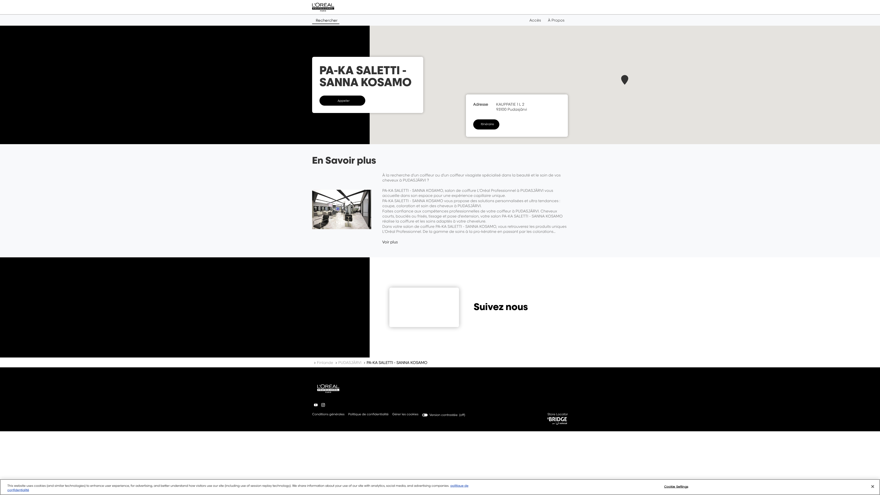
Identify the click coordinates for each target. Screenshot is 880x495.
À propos (556, 20)
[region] (440, 487)
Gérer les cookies (405, 414)
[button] (624, 80)
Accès (535, 20)
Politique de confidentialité (368, 414)
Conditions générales (328, 414)
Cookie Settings (676, 486)
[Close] (873, 486)
